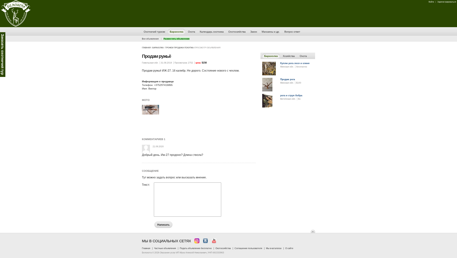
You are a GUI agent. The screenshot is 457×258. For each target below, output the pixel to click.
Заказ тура (2, 54)
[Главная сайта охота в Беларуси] (16, 26)
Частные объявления (165, 248)
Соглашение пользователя (248, 248)
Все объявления (150, 39)
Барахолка (158, 48)
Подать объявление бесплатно (196, 248)
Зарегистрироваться (446, 2)
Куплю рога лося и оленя (295, 63)
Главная (146, 48)
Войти (431, 2)
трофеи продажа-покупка (179, 48)
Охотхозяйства (223, 248)
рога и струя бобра (291, 95)
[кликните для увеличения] (150, 114)
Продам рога (287, 79)
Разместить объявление (177, 39)
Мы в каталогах (274, 248)
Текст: (146, 184)
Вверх (313, 231)
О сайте (289, 248)
